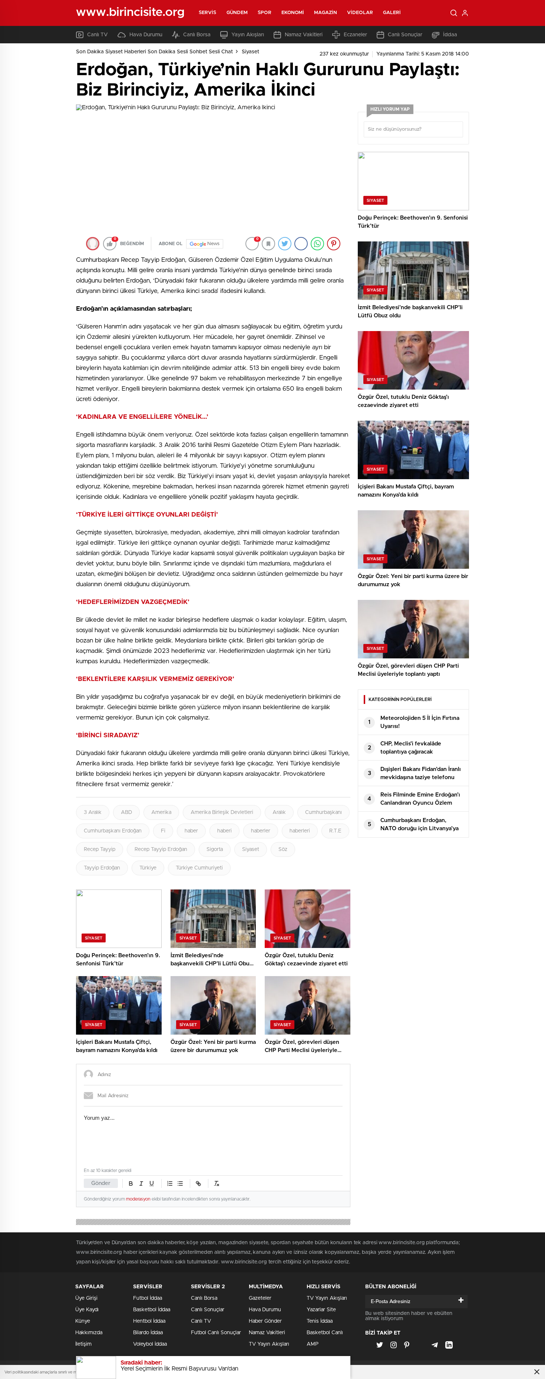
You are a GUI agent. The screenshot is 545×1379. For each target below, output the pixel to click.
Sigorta (215, 849)
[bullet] (180, 1183)
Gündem (237, 12)
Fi (163, 831)
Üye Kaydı (87, 1309)
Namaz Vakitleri (304, 34)
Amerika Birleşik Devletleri (222, 812)
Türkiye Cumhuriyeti (199, 868)
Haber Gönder (265, 1321)
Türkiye (147, 868)
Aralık (279, 812)
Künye (82, 1321)
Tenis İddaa (320, 1321)
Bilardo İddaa (148, 1332)
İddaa (450, 34)
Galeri (392, 12)
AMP (312, 1344)
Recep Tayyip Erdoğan (161, 849)
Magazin (325, 12)
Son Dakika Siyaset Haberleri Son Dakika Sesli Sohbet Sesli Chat (154, 51)
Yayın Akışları (247, 34)
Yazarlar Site (321, 1309)
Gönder (100, 1183)
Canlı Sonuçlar (405, 34)
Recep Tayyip (99, 849)
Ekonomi (292, 12)
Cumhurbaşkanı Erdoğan (113, 831)
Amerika (161, 812)
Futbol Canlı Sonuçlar (216, 1332)
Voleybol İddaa (150, 1344)
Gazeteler (260, 1298)
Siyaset (250, 51)
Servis (208, 12)
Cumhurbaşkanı (323, 812)
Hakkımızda (88, 1332)
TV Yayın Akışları (269, 1344)
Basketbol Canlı (325, 1332)
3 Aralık (93, 812)
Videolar (360, 12)
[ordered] (170, 1183)
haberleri (300, 831)
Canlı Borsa (197, 34)
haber (191, 831)
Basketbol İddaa (151, 1309)
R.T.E (335, 831)
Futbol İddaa (147, 1298)
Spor (264, 12)
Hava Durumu (145, 34)
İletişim (83, 1344)
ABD (126, 812)
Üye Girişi (86, 1298)
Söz (282, 849)
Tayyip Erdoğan (102, 868)
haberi (224, 831)
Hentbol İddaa (149, 1321)
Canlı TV (97, 34)
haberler (260, 831)
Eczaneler (355, 34)
